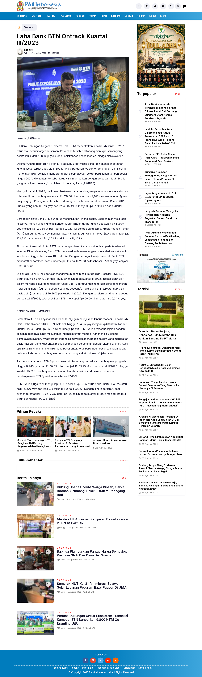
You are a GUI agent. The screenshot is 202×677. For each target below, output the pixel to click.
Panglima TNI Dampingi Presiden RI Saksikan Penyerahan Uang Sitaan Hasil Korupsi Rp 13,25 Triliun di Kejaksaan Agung (72, 446)
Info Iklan (87, 667)
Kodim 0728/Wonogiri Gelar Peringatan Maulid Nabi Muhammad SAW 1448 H (159, 368)
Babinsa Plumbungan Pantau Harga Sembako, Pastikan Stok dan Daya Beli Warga (92, 553)
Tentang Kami (60, 667)
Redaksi (28, 49)
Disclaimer (129, 667)
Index (123, 412)
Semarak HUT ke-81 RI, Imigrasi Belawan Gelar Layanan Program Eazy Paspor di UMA (92, 585)
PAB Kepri (36, 15)
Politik (104, 15)
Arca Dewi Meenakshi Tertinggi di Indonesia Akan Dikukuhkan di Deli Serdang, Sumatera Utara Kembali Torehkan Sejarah (159, 421)
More (163, 15)
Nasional (80, 15)
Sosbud (129, 15)
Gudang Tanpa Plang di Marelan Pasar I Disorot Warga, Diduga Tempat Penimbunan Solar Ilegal (161, 468)
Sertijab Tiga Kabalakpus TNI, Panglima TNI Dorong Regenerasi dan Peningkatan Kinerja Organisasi (34, 445)
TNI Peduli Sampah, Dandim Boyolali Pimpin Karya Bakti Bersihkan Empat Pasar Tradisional (160, 350)
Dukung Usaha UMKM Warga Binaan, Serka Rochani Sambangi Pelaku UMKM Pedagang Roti (91, 491)
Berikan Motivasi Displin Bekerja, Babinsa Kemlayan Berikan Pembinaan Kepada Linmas (161, 485)
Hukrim (92, 15)
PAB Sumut (65, 15)
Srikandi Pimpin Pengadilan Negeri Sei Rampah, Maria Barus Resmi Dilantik (161, 438)
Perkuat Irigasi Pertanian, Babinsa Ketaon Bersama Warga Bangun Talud (161, 453)
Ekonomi (116, 15)
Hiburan (141, 15)
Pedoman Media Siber (108, 667)
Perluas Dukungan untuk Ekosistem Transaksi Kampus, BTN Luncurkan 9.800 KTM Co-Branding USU (92, 619)
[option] (35, 435)
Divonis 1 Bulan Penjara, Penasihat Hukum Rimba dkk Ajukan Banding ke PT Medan (158, 335)
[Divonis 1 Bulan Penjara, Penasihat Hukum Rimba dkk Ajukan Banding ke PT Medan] (161, 311)
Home (23, 15)
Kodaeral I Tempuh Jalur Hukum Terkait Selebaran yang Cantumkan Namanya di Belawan (159, 385)
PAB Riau (50, 15)
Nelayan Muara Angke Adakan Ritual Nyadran (110, 442)
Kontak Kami (145, 667)
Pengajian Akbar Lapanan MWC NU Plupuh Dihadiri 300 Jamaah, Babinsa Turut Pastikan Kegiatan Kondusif (160, 402)
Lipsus (152, 15)
